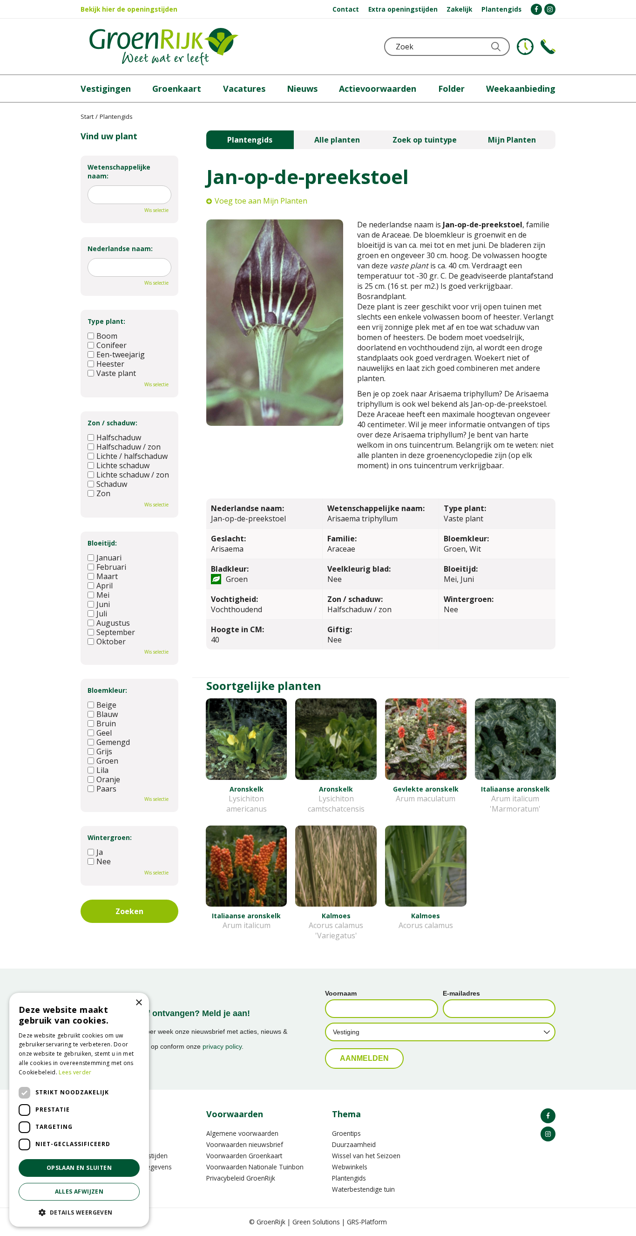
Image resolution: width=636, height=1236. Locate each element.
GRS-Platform (367, 1221)
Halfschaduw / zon (128, 447)
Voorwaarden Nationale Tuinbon (255, 1166)
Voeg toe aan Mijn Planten (261, 201)
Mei (102, 595)
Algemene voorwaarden (242, 1133)
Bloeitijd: (102, 543)
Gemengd (113, 742)
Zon (103, 493)
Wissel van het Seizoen (366, 1155)
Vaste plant (116, 373)
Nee (103, 861)
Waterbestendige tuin (363, 1189)
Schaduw (111, 484)
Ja (99, 852)
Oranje (108, 779)
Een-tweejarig (120, 354)
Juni (103, 604)
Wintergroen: (110, 837)
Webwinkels (349, 1166)
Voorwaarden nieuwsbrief (244, 1144)
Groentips (346, 1133)
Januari (109, 557)
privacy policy (222, 1046)
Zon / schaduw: (112, 422)
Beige (106, 705)
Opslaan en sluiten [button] (79, 1168)
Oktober (111, 641)
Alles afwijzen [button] (79, 1191)
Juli (101, 613)
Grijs (104, 751)
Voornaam (341, 993)
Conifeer (111, 345)
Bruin (106, 723)
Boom (106, 336)
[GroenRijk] (164, 46)
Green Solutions (316, 1221)
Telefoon (548, 46)
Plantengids (249, 140)
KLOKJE (525, 46)
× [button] (138, 1002)
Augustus (113, 623)
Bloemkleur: (107, 690)
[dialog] (79, 1110)
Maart (107, 576)
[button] (79, 1212)
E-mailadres (461, 993)
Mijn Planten (512, 140)
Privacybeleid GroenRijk (240, 1178)
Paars (106, 788)
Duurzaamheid (354, 1144)
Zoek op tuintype (424, 140)
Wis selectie (156, 210)
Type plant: (106, 321)
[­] (536, 9)
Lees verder (75, 1072)
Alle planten (337, 140)
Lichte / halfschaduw (132, 456)
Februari (111, 567)
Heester (110, 364)
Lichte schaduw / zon (132, 474)
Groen (107, 761)
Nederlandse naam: (120, 248)
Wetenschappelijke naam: (119, 171)
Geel (104, 733)
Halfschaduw (118, 437)
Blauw (107, 714)
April (104, 585)
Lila (102, 770)
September (115, 632)
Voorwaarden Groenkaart (244, 1155)
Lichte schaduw (122, 465)
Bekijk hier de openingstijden (129, 9)
